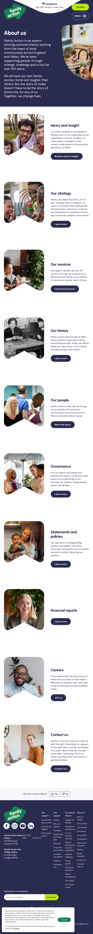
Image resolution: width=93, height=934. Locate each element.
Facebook (6, 826)
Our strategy (82, 823)
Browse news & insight (67, 156)
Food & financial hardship (68, 836)
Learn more (61, 224)
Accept (64, 920)
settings (16, 928)
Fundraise (57, 830)
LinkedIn (31, 826)
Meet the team (63, 424)
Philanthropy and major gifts (58, 837)
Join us (58, 697)
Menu (78, 16)
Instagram (15, 826)
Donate (80, 7)
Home (6, 26)
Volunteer (57, 843)
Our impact (69, 881)
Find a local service (65, 288)
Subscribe (51, 897)
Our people (81, 835)
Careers (80, 849)
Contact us (61, 768)
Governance (82, 839)
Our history (81, 831)
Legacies (56, 861)
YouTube (23, 826)
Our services (82, 827)
